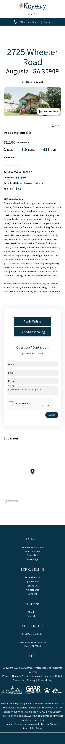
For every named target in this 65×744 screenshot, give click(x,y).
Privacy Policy (45, 680)
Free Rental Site (52, 675)
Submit (52, 414)
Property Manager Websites (16, 675)
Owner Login (32, 559)
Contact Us (32, 616)
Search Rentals (32, 577)
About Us (32, 611)
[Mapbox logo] (11, 501)
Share (57, 125)
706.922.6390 (29, 22)
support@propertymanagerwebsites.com (27, 724)
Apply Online (32, 321)
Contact (47, 22)
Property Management (32, 546)
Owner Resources (32, 550)
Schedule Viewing (32, 332)
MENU (33, 13)
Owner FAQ (32, 555)
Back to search (35, 81)
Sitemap (31, 680)
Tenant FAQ (32, 585)
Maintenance (32, 589)
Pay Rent (32, 593)
